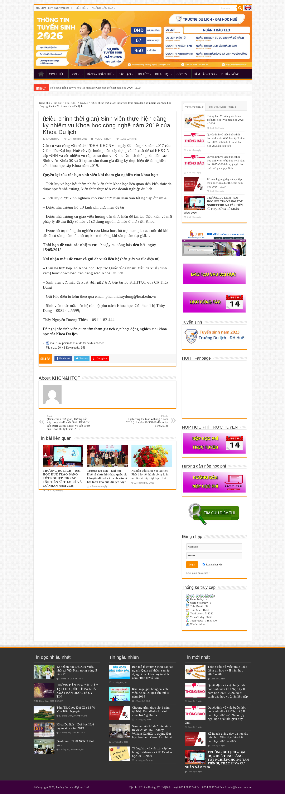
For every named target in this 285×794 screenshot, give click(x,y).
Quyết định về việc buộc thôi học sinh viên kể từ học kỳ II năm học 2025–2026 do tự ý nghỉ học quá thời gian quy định (215, 715)
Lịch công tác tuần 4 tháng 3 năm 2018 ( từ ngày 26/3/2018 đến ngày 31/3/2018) (147, 421)
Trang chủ (44, 102)
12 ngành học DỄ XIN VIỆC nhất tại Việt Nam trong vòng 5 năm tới (77, 670)
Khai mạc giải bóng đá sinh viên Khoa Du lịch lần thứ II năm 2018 (150, 692)
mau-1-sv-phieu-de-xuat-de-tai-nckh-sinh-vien (77, 343)
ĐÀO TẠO (125, 74)
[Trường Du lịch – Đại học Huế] (143, 40)
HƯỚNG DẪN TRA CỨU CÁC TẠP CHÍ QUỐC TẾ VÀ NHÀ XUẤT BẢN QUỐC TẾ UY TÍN (77, 690)
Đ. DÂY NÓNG (230, 74)
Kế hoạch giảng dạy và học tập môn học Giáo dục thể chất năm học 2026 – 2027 (225, 183)
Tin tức (57, 102)
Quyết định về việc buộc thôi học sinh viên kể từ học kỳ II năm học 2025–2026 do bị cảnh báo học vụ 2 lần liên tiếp (228, 690)
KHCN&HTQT (53, 139)
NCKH (84, 102)
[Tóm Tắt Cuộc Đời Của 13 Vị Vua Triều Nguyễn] (44, 713)
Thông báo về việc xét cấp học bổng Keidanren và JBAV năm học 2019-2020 (152, 752)
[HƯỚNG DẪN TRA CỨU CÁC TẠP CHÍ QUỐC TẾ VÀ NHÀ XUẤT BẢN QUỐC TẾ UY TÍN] (44, 690)
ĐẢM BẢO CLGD (204, 74)
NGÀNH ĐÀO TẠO (102, 7)
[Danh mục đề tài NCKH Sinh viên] (44, 746)
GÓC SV (182, 74)
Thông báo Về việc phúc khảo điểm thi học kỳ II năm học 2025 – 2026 (225, 119)
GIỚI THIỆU (56, 74)
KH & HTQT (162, 74)
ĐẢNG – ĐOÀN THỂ (99, 74)
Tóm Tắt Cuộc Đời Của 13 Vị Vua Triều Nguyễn (76, 709)
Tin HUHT (71, 102)
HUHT (41, 73)
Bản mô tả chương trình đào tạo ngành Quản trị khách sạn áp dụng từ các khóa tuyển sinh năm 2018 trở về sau (152, 672)
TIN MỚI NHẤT (194, 107)
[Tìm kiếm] (240, 8)
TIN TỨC (143, 74)
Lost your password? (197, 572)
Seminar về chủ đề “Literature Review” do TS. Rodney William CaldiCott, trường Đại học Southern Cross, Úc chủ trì (152, 731)
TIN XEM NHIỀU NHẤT (222, 107)
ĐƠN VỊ (75, 74)
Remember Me (213, 564)
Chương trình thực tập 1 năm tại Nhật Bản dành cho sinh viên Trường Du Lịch (151, 711)
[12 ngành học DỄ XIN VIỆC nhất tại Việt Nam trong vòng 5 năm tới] (44, 672)
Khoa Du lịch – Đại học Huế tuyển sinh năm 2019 (75, 726)
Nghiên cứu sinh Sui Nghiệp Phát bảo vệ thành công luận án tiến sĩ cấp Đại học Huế (150, 474)
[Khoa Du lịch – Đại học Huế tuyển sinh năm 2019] (44, 730)
